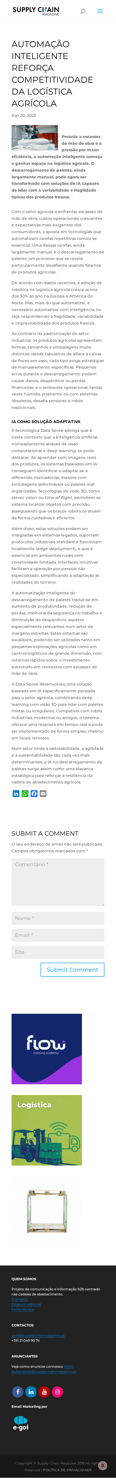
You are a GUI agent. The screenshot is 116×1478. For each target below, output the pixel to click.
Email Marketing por (29, 1406)
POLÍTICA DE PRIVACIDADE (67, 1470)
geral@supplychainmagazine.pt (38, 1335)
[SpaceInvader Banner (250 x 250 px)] (47, 1245)
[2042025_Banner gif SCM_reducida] (47, 1164)
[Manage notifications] (102, 1465)
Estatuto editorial (26, 1304)
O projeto (20, 1299)
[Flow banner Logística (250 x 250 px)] (47, 1082)
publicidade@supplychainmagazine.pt (44, 1371)
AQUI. (69, 1366)
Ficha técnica (23, 1309)
